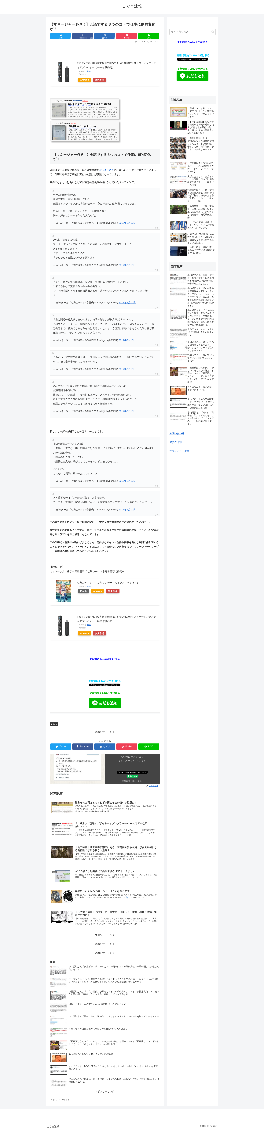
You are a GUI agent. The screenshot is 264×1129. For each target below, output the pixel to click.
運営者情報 (175, 442)
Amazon (84, 79)
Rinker (89, 71)
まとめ (54, 724)
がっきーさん (106, 170)
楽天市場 (99, 79)
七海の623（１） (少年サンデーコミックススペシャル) (107, 582)
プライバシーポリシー (181, 451)
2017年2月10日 (127, 222)
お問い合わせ (176, 433)
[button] (212, 31)
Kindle (83, 591)
